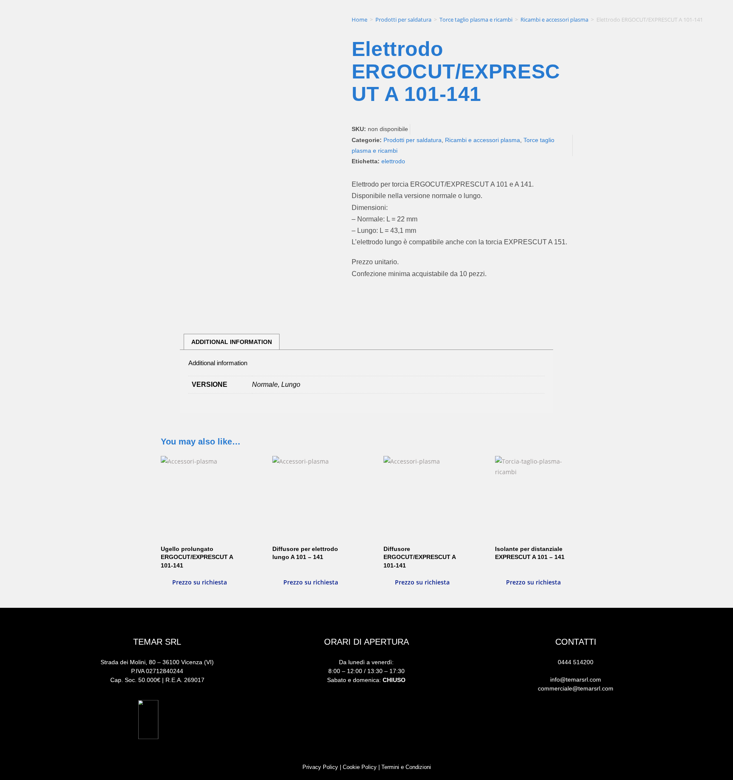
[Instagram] (575, 724)
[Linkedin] (611, 724)
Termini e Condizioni (406, 767)
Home (359, 19)
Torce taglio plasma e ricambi (475, 19)
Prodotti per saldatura (403, 19)
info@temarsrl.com (575, 679)
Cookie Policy (360, 767)
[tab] (232, 342)
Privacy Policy (320, 767)
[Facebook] (540, 724)
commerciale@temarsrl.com (575, 688)
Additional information (231, 341)
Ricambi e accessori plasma (554, 19)
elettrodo (393, 161)
